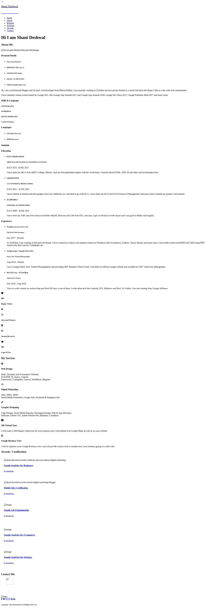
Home (9, 18)
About (9, 20)
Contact (10, 30)
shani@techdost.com (11, 585)
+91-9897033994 (9, 591)
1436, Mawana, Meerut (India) (15, 580)
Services (10, 25)
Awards (10, 28)
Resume (10, 23)
